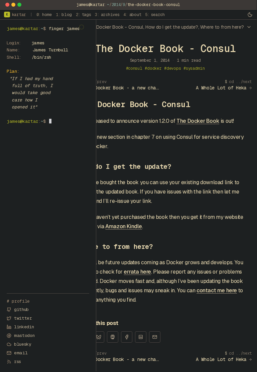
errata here (137, 272)
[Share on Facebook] (126, 337)
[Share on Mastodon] (112, 337)
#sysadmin (194, 68)
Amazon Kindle (123, 226)
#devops (172, 68)
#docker (153, 68)
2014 (116, 4)
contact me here (217, 290)
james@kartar (91, 4)
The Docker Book (197, 121)
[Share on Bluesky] (98, 337)
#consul (134, 68)
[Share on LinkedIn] (140, 337)
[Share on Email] (154, 337)
